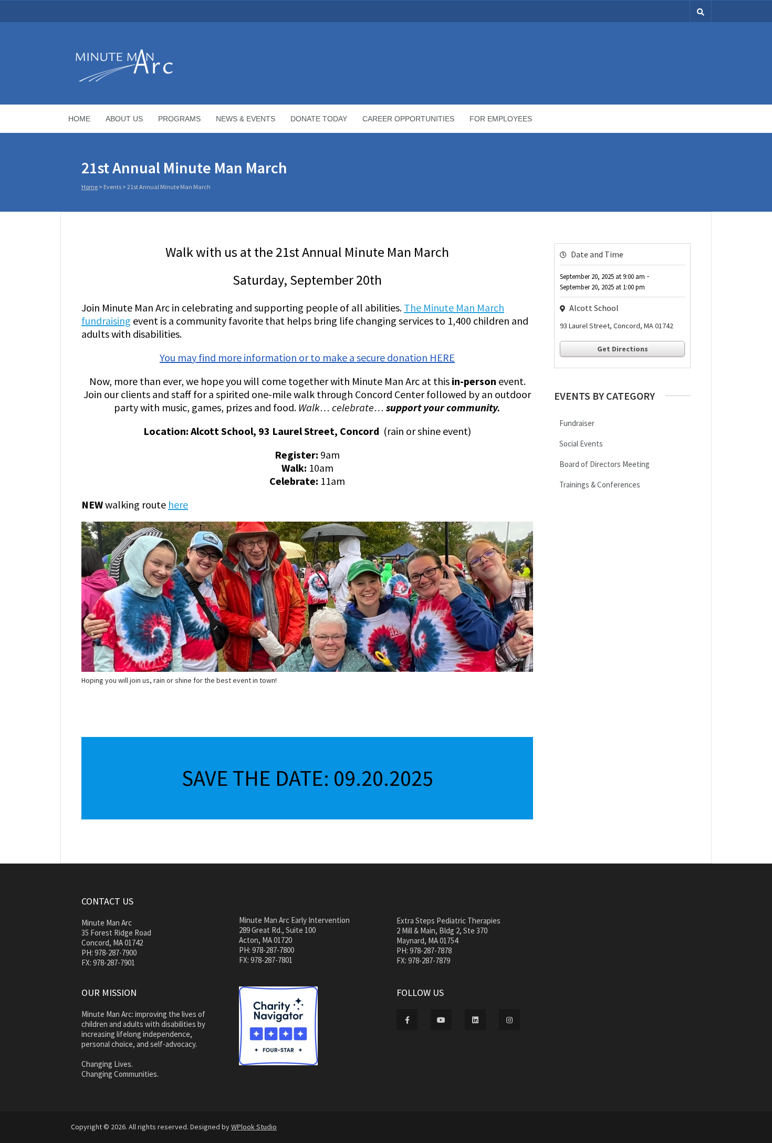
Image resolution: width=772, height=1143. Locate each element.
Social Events (581, 444)
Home (79, 119)
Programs (179, 119)
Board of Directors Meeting (604, 464)
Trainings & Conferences (599, 485)
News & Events (245, 119)
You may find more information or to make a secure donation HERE (307, 357)
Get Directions (622, 349)
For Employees (501, 119)
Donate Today (318, 119)
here (178, 504)
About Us (124, 119)
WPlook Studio (254, 1126)
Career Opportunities (408, 119)
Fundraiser (576, 423)
